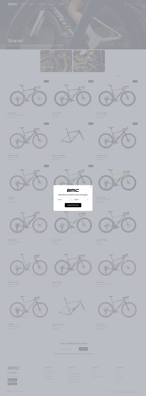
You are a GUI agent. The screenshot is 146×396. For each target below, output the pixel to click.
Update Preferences (73, 205)
